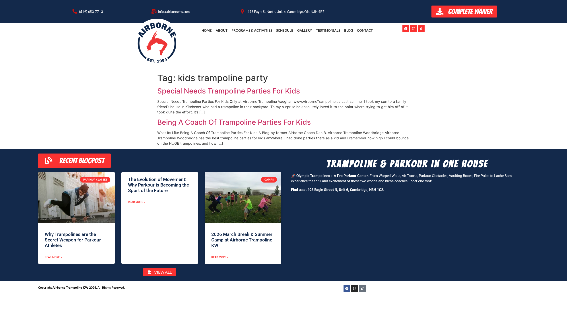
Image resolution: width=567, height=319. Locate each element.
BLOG (348, 30)
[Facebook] (405, 28)
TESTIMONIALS (328, 30)
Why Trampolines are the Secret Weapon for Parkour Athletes (73, 240)
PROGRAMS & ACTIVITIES (251, 30)
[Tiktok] (421, 28)
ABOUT (221, 30)
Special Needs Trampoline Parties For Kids (228, 91)
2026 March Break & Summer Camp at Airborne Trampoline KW (241, 240)
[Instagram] (413, 28)
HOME (207, 30)
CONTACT (365, 30)
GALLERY (304, 30)
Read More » (53, 257)
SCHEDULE (284, 30)
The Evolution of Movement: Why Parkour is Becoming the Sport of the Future (158, 185)
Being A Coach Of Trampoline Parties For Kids (234, 122)
